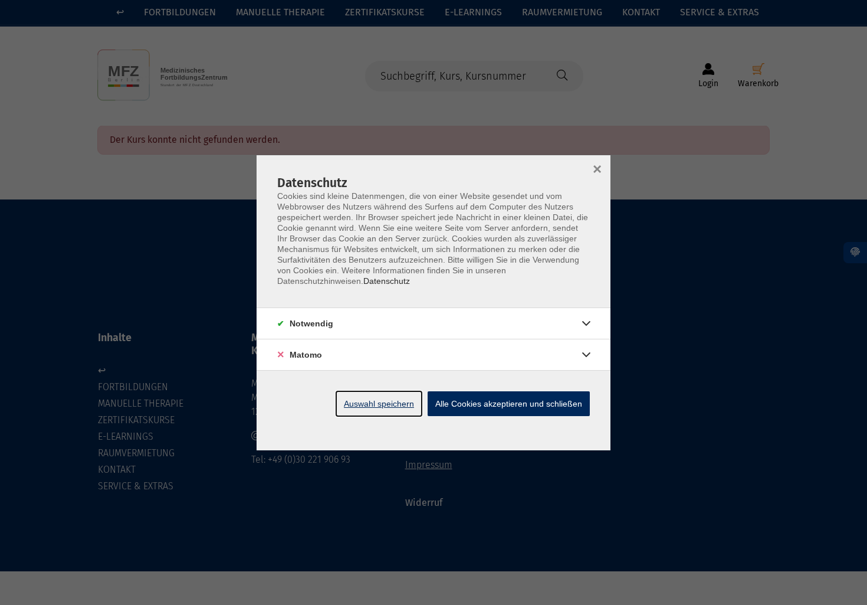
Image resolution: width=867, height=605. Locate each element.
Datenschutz (386, 281)
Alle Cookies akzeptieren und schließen (508, 403)
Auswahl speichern (379, 403)
